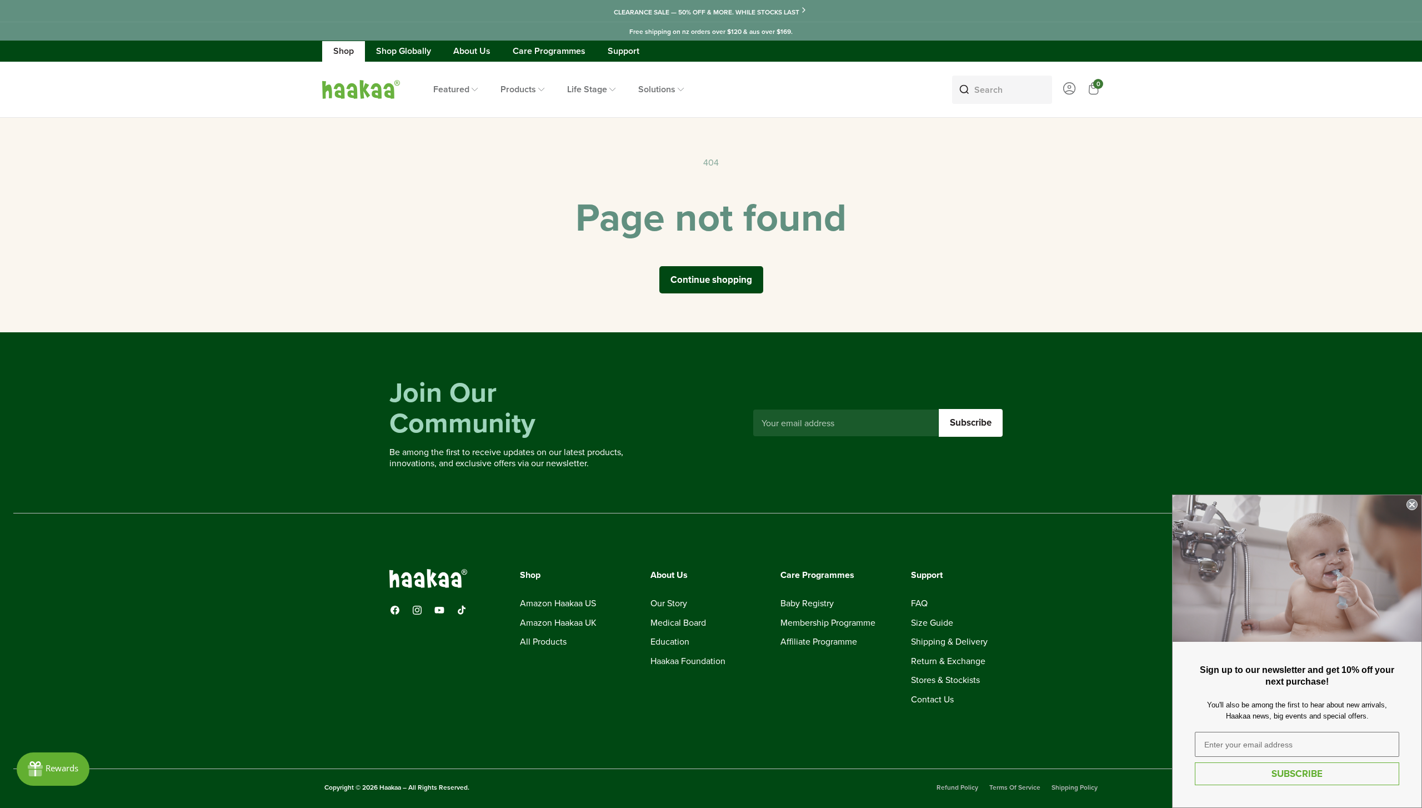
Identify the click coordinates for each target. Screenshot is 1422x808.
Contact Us (932, 700)
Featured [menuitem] (451, 89)
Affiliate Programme (818, 642)
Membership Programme (827, 623)
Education (669, 642)
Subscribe (971, 422)
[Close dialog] (1412, 504)
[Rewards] (53, 769)
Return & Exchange (948, 661)
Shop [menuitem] (343, 50)
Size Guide (932, 623)
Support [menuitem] (623, 50)
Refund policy (957, 787)
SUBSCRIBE (1297, 773)
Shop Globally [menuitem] (403, 50)
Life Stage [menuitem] (587, 89)
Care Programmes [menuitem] (549, 50)
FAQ (919, 603)
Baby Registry (807, 603)
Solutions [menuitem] (656, 89)
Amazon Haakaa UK (558, 623)
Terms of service (1014, 787)
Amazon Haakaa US (558, 603)
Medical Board (678, 623)
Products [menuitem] (518, 89)
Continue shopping (711, 279)
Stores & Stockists (945, 681)
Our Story (668, 603)
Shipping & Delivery (949, 642)
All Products (543, 642)
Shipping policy (1075, 787)
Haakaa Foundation (687, 661)
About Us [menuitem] (471, 50)
